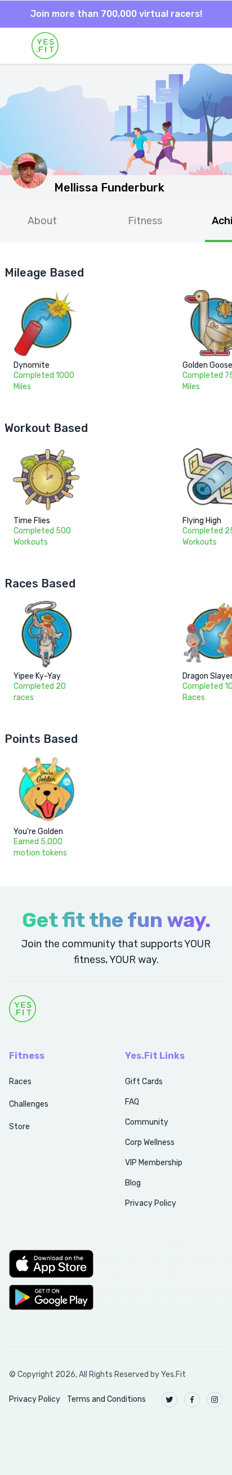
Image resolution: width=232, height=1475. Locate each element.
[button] (54, 1264)
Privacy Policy (150, 1203)
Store (19, 1126)
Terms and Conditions (106, 1399)
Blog (133, 1183)
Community (146, 1122)
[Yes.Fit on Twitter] (169, 1399)
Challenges (28, 1104)
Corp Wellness (150, 1142)
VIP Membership (153, 1162)
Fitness (145, 221)
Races (20, 1081)
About (42, 221)
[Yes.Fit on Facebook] (192, 1399)
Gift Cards (144, 1081)
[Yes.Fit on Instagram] (214, 1399)
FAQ (132, 1102)
